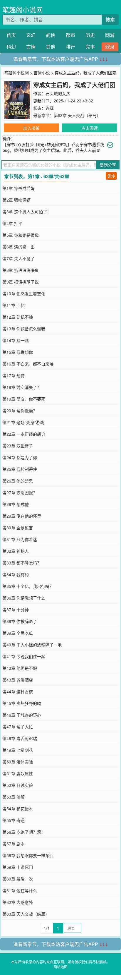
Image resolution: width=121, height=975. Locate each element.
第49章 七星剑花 (17, 750)
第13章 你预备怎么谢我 (23, 329)
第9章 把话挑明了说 (20, 282)
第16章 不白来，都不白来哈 (27, 364)
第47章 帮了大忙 (17, 726)
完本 (90, 46)
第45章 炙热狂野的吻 (21, 703)
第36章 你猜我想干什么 (23, 598)
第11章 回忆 (13, 305)
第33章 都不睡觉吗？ (21, 563)
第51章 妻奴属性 (17, 773)
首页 (11, 35)
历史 (90, 35)
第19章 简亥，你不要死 (23, 399)
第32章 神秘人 (15, 551)
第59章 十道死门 (17, 867)
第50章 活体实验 (17, 762)
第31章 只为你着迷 (19, 539)
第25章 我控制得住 (19, 469)
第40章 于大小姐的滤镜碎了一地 (32, 645)
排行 (70, 46)
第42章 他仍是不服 (19, 668)
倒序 (111, 175)
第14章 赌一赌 (15, 340)
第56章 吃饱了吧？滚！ (23, 832)
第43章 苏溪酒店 (17, 680)
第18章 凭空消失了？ (21, 387)
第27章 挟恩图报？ (19, 492)
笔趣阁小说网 (22, 9)
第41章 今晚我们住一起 (23, 656)
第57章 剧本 (13, 844)
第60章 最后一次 (17, 879)
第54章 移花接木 (17, 808)
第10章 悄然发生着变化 (23, 293)
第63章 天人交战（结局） (77, 115)
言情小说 (41, 72)
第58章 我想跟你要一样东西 (27, 855)
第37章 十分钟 (15, 609)
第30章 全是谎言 (17, 528)
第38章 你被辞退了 (19, 621)
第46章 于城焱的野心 (21, 715)
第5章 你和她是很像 (20, 235)
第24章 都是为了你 (19, 457)
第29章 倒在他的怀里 (21, 516)
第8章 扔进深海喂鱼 (20, 270)
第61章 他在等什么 (19, 890)
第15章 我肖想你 (17, 352)
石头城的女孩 (58, 93)
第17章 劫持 (13, 375)
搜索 (110, 19)
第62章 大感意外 (17, 902)
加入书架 (31, 128)
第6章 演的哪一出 (18, 247)
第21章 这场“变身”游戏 (23, 422)
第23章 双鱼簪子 (17, 446)
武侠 (50, 35)
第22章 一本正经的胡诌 (23, 434)
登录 (110, 46)
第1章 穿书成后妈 (18, 188)
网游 (110, 35)
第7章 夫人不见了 (18, 258)
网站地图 (60, 966)
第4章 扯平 (12, 223)
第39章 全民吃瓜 (17, 633)
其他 (50, 46)
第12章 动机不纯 (17, 317)
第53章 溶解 (13, 797)
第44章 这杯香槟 (17, 691)
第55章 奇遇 (13, 820)
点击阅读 (89, 128)
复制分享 (108, 165)
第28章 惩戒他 (15, 504)
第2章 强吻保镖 (16, 200)
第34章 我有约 (15, 574)
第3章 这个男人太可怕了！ (26, 211)
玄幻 (31, 35)
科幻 (11, 46)
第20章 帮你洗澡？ (19, 410)
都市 (70, 35)
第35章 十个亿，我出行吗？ (27, 586)
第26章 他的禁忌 (17, 481)
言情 (31, 46)
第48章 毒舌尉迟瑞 (19, 738)
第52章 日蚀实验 (17, 785)
